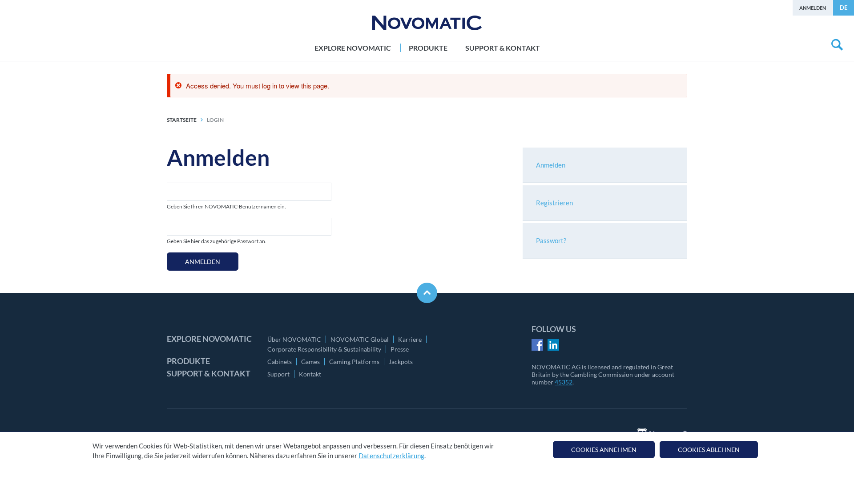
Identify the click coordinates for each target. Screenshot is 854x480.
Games (310, 361)
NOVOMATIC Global (359, 339)
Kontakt (310, 374)
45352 (563, 382)
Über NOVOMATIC (294, 339)
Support (278, 374)
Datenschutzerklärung (391, 456)
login (215, 119)
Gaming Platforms (354, 361)
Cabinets (279, 361)
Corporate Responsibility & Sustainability (324, 349)
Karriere (410, 339)
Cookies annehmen (603, 449)
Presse (400, 349)
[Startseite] (427, 23)
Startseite (182, 119)
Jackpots (401, 361)
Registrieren (554, 203)
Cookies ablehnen (709, 449)
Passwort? (551, 240)
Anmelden (812, 8)
